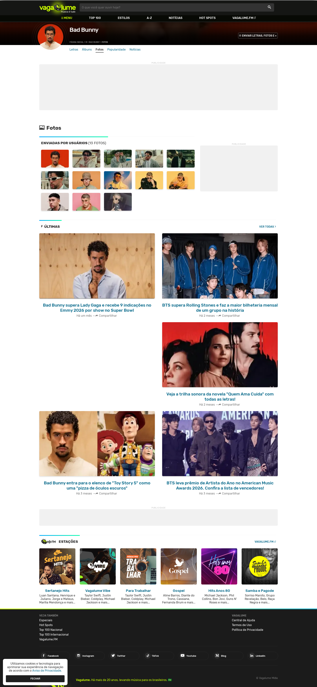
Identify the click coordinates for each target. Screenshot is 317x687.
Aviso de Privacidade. (47, 670)
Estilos (124, 18)
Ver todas (266, 226)
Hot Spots (207, 18)
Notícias (175, 18)
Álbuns (87, 49)
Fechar (35, 678)
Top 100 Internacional (54, 634)
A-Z (149, 18)
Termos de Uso (242, 625)
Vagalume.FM (242, 18)
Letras (74, 49)
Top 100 (95, 18)
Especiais (45, 620)
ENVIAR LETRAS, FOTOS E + (259, 35)
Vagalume (57, 7)
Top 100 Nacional (50, 630)
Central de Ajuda (243, 620)
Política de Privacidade (247, 630)
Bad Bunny (84, 29)
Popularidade (116, 49)
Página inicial (77, 42)
